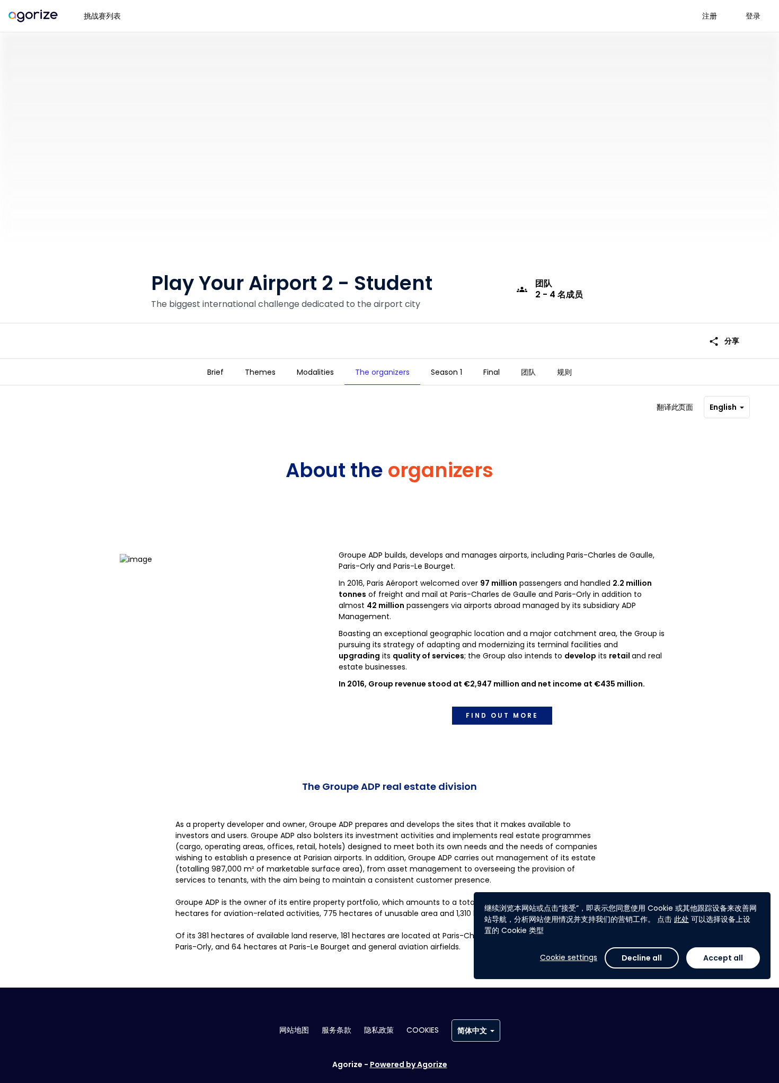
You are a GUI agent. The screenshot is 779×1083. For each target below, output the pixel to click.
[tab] (215, 372)
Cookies (422, 1030)
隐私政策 (379, 1030)
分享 (724, 341)
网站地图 (294, 1030)
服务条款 (336, 1030)
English (723, 407)
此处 (681, 919)
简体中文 (472, 1030)
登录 (753, 16)
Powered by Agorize (408, 1064)
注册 (709, 16)
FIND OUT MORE (502, 715)
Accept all (723, 958)
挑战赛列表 (102, 16)
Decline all (642, 958)
